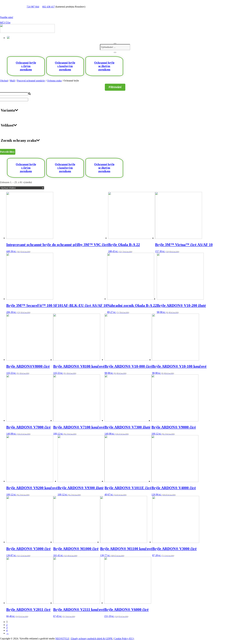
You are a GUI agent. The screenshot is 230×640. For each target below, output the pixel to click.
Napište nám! (6, 17)
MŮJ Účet (5, 22)
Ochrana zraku (54, 80)
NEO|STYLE (62, 638)
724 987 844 (33, 6)
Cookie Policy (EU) (124, 638)
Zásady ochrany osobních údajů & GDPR (92, 638)
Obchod (4, 80)
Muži (12, 80)
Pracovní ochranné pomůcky (31, 80)
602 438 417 (48, 6)
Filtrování (115, 87)
